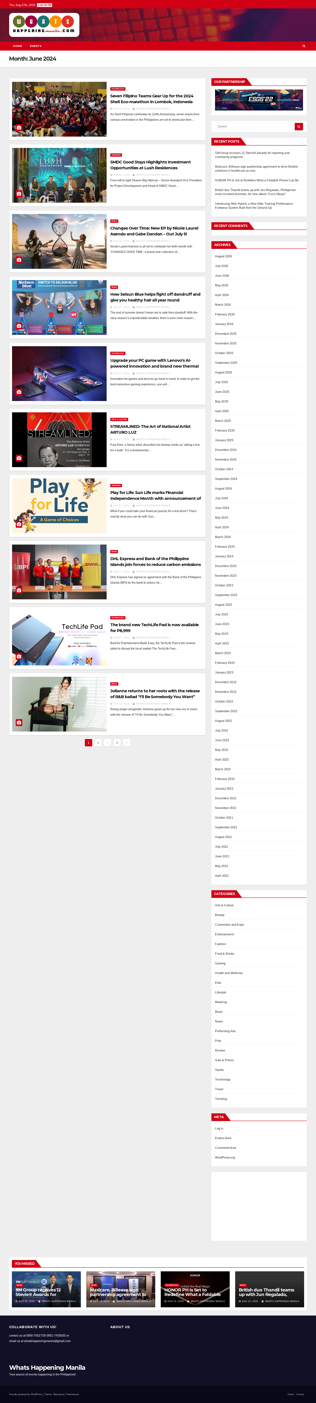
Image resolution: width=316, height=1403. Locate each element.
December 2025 (225, 333)
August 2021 (223, 837)
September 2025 (226, 362)
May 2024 (221, 517)
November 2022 (225, 691)
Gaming (220, 963)
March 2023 (223, 653)
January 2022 (224, 788)
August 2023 (223, 604)
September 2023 (226, 595)
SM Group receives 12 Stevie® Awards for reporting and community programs (43, 1296)
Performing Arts (225, 1031)
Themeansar (72, 1394)
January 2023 (224, 672)
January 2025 (224, 440)
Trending (116, 155)
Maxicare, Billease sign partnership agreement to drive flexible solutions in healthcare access (118, 1296)
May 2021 (221, 866)
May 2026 (221, 285)
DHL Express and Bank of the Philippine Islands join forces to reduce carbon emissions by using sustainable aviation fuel (155, 564)
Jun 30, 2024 (121, 109)
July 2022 (221, 730)
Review (220, 1050)
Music (114, 221)
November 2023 (225, 575)
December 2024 (225, 449)
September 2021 (226, 827)
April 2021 (222, 875)
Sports (219, 1069)
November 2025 (225, 343)
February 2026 (225, 314)
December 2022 (225, 682)
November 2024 (225, 459)
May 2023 (221, 633)
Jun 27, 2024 (121, 307)
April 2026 (222, 295)
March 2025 (223, 420)
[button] (304, 45)
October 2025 (224, 353)
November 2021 (225, 808)
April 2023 (222, 643)
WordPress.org (225, 1157)
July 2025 (221, 382)
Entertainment (224, 934)
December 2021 (225, 798)
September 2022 (226, 711)
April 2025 (222, 411)
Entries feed (223, 1138)
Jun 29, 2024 (121, 175)
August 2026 (223, 256)
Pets (218, 1040)
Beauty (219, 915)
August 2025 (223, 372)
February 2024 (225, 546)
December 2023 (225, 566)
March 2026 (223, 304)
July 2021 (221, 846)
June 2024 (222, 507)
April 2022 (222, 759)
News (114, 287)
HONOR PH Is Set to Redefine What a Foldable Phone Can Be (257, 180)
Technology (117, 89)
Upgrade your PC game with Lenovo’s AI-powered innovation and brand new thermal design (154, 366)
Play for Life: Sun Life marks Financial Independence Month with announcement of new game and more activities (155, 498)
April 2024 (222, 527)
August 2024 (223, 488)
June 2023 (222, 624)
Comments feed (225, 1147)
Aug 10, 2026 (101, 1301)
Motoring (221, 1002)
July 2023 (221, 614)
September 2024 (226, 478)
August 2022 (223, 720)
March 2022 (223, 769)
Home (17, 46)
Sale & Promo (224, 1060)
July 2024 (221, 498)
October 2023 (224, 585)
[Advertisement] (107, 779)
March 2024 (223, 537)
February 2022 (225, 778)
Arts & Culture (119, 419)
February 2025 (225, 430)
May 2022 (221, 749)
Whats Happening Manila (153, 109)
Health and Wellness (229, 973)
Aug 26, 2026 (27, 1301)
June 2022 (222, 740)
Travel (219, 1089)
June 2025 (222, 391)
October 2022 (224, 701)
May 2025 (221, 401)
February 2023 (225, 662)
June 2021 (222, 856)
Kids (218, 982)
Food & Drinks (224, 953)
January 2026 (224, 324)
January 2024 (224, 556)
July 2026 (221, 266)
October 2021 (224, 817)
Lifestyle (220, 992)
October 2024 (224, 469)
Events (36, 46)
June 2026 (222, 275)
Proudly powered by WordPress (26, 1394)
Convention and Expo (229, 924)
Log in (219, 1128)
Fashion (220, 944)
